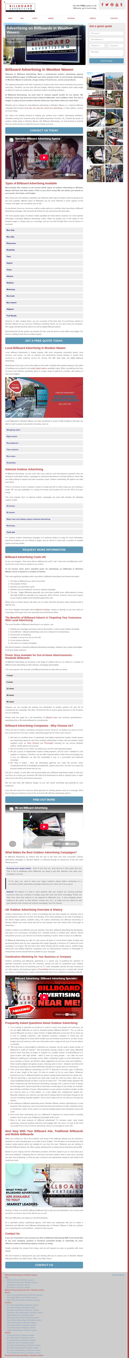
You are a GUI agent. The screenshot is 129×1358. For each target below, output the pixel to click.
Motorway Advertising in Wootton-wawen (23, 1318)
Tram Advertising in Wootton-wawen (21, 1328)
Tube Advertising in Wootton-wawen (21, 1308)
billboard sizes (52, 717)
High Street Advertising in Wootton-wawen (23, 1300)
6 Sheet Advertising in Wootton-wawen (22, 1282)
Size (21, 18)
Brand (50, 18)
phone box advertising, (53, 108)
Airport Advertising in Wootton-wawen (22, 1323)
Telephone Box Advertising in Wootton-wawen (25, 1313)
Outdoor (71, 18)
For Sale (114, 18)
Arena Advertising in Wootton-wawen (21, 1325)
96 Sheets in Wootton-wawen (18, 1287)
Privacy (115, 1275)
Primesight (48, 743)
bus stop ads (38, 108)
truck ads (28, 108)
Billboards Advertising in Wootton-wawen (21, 1275)
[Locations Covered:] (4, 2)
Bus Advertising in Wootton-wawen (20, 1338)
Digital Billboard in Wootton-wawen (20, 1315)
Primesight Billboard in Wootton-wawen (22, 1297)
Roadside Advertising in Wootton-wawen (23, 1310)
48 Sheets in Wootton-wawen (18, 1285)
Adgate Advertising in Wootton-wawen (22, 1330)
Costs (34, 18)
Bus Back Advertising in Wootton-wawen (23, 1348)
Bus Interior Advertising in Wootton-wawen (23, 1350)
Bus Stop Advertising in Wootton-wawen (22, 1305)
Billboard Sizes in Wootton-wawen (20, 1280)
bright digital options (39, 368)
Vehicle (93, 18)
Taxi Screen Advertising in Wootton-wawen (24, 1345)
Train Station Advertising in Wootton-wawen (24, 1320)
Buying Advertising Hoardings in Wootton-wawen (24, 1355)
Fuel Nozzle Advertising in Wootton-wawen (24, 1353)
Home (10, 18)
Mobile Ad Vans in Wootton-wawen (20, 1343)
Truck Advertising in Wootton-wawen (21, 1340)
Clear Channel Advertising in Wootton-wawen (25, 1295)
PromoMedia (43, 969)
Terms (121, 1275)
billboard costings (43, 610)
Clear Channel (33, 743)
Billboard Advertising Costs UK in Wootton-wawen (24, 1290)
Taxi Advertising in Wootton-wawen (20, 1335)
